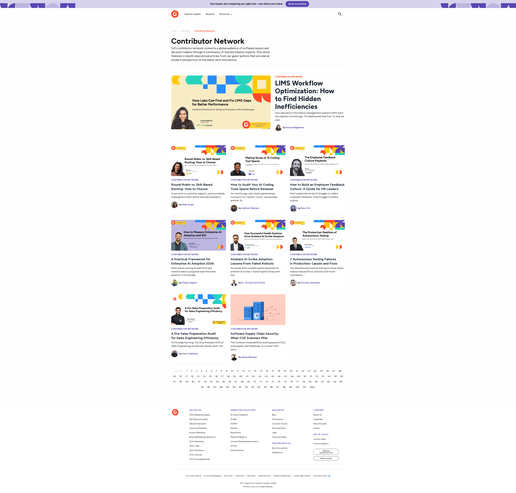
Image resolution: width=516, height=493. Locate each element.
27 (334, 371)
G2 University (277, 419)
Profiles (234, 419)
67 (236, 381)
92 (246, 387)
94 (258, 387)
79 (310, 381)
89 (227, 387)
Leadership (318, 419)
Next (312, 387)
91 (240, 387)
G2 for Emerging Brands (199, 459)
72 (267, 381)
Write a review (326, 458)
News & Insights (320, 424)
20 (291, 371)
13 (249, 371)
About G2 (317, 415)
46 (279, 376)
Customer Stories (279, 424)
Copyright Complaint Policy (282, 476)
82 (328, 381)
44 (266, 376)
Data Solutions (237, 450)
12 (243, 371)
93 (252, 387)
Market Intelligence (239, 437)
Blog (274, 415)
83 (335, 381)
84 (341, 381)
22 (303, 371)
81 (322, 381)
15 (261, 371)
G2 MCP (234, 424)
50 (305, 376)
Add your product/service (326, 452)
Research (210, 14)
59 (187, 381)
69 (248, 381)
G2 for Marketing (196, 441)
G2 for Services (195, 455)
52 (317, 376)
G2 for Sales (194, 446)
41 (247, 376)
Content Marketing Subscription (245, 441)
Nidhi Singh (188, 204)
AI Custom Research (239, 415)
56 (341, 376)
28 (340, 371)
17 (273, 371)
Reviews (234, 428)
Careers (316, 428)
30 (180, 376)
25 (321, 371)
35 (210, 376)
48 (292, 376)
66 (230, 381)
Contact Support (321, 443)
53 (323, 376)
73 (273, 381)
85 (202, 387)
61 (199, 381)
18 (279, 371)
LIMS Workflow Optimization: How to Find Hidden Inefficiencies (304, 95)
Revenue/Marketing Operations (202, 437)
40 (240, 376)
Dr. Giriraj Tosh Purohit (253, 282)
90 (234, 387)
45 (272, 376)
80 (316, 381)
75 (285, 381)
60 (193, 381)
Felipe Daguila (189, 282)
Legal (274, 432)
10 (232, 371)
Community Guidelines (193, 476)
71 (261, 381)
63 (211, 381)
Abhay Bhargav (249, 357)
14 (255, 371)
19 (285, 371)
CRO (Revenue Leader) (198, 419)
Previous (179, 371)
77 (297, 381)
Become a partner (279, 448)
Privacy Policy (239, 476)
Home (173, 31)
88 (221, 387)
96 (271, 387)
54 (329, 376)
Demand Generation (198, 424)
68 (242, 381)
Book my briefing (297, 4)
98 (284, 387)
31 (186, 376)
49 (298, 376)
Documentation (279, 428)
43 (260, 376)
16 (267, 371)
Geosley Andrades (310, 282)
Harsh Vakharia (190, 353)
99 (290, 387)
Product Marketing (197, 432)
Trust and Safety (279, 437)
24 (315, 371)
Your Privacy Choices (320, 476)
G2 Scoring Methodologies (212, 476)
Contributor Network (184, 180)
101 (304, 387)
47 (285, 376)
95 (265, 387)
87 (215, 387)
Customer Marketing (198, 428)
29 (174, 376)
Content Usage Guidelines (302, 476)
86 (208, 387)
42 (253, 376)
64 (217, 381)
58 (180, 381)
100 (297, 387)
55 (335, 376)
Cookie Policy (251, 476)
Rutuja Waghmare (295, 127)
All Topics (185, 31)
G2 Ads (234, 446)
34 (204, 376)
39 (234, 376)
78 (303, 381)
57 (174, 381)
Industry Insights (192, 14)
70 (254, 381)
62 (205, 381)
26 (327, 371)
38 (228, 376)
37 (222, 376)
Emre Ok (305, 208)
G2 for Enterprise (196, 450)
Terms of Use (228, 476)
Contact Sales (319, 439)
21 (297, 371)
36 (216, 376)
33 (198, 376)
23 (309, 371)
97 (278, 387)
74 (279, 381)
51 (311, 376)
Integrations (277, 452)
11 (238, 371)
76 (291, 381)
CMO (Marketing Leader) (199, 415)
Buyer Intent (236, 432)
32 (192, 376)
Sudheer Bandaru (250, 208)
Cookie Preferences (264, 476)
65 (224, 381)
